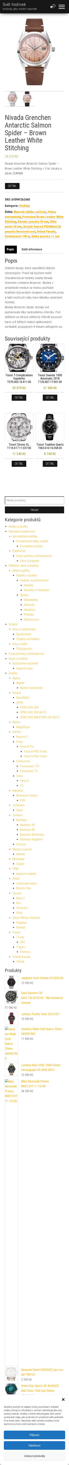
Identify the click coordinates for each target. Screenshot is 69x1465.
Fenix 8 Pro (27, 746)
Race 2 (20, 898)
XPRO (19, 702)
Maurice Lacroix (22, 849)
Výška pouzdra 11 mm (45, 236)
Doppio (20, 864)
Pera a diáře (19, 644)
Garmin (16, 732)
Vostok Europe (21, 957)
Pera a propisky (29, 561)
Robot (16, 878)
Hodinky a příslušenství (34, 580)
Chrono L (25, 952)
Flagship (21, 922)
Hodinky (24, 206)
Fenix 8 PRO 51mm (35, 756)
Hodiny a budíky (18, 526)
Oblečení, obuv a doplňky (24, 565)
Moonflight (22, 697)
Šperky (24, 595)
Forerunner (23, 761)
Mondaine (18, 859)
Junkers (17, 815)
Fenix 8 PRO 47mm (35, 751)
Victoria (21, 844)
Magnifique (23, 727)
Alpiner (20, 683)
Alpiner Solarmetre (31, 688)
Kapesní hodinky (26, 874)
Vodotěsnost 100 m (17, 236)
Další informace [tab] (32, 249)
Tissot (16, 932)
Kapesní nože (24, 668)
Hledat (35, 510)
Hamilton (17, 790)
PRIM (15, 869)
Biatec (16, 722)
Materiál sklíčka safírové (30, 212)
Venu (19, 776)
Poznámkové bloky (31, 546)
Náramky (29, 605)
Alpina (16, 678)
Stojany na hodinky (27, 639)
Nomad (20, 927)
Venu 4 (24, 781)
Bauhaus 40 (27, 829)
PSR (22, 800)
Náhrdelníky (31, 600)
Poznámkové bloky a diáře (32, 541)
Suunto (16, 893)
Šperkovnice (31, 619)
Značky (13, 673)
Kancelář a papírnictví (22, 531)
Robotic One (23, 888)
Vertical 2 (22, 908)
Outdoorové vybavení (25, 663)
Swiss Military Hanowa (26, 917)
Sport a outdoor (18, 658)
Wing (19, 913)
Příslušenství (24, 649)
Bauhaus (21, 820)
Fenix (19, 742)
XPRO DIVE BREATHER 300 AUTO (40, 717)
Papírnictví (18, 551)
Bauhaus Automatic (32, 834)
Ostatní (13, 624)
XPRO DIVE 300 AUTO (33, 712)
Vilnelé (20, 961)
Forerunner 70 (29, 771)
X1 (21, 786)
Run (18, 903)
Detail (12, 186)
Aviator (16, 693)
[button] (63, 1399)
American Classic (27, 795)
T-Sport (20, 947)
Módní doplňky (21, 570)
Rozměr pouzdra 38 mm (33, 221)
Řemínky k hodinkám (36, 590)
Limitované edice (26, 883)
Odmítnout (34, 1445)
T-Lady (20, 937)
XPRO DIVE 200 (29, 707)
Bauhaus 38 (27, 825)
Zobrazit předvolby (34, 1456)
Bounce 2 (22, 737)
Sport (19, 810)
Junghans (18, 805)
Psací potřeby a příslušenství (34, 556)
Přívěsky (29, 614)
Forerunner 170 (29, 766)
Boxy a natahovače (24, 629)
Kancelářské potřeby (25, 536)
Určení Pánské (46, 231)
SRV (22, 942)
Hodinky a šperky (26, 575)
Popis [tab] (10, 249)
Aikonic (20, 854)
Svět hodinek (14, 4)
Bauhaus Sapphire (31, 839)
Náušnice (29, 610)
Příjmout (34, 1435)
